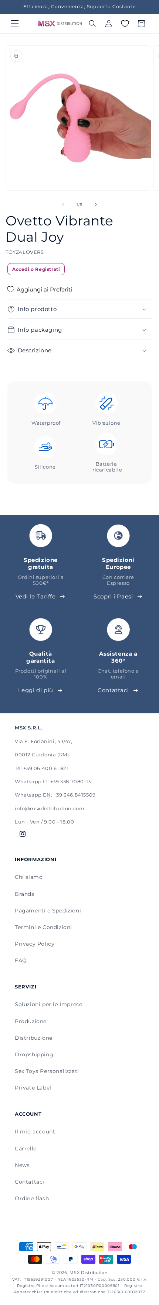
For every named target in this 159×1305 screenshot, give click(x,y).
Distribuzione (34, 1038)
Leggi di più (35, 690)
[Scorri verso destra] (96, 204)
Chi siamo (29, 877)
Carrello (26, 1148)
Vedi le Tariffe (36, 596)
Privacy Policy (34, 943)
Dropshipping (34, 1054)
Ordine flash (32, 1198)
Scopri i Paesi (113, 596)
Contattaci (113, 690)
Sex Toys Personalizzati (47, 1071)
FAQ (21, 960)
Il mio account (35, 1131)
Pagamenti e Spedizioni (48, 910)
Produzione (31, 1021)
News (22, 1165)
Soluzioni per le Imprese (48, 1004)
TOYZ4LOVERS (25, 252)
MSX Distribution (88, 1272)
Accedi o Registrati (36, 269)
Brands (24, 894)
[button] (15, 23)
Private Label (33, 1087)
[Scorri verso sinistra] (63, 204)
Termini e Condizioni (43, 927)
